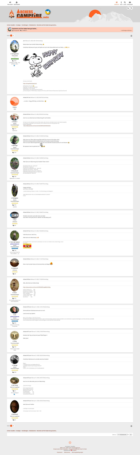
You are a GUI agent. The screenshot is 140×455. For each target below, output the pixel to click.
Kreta (15, 341)
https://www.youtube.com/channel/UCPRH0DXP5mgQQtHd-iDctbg (36, 287)
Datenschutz (67, 452)
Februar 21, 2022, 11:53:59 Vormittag (35, 279)
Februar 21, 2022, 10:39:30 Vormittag (35, 158)
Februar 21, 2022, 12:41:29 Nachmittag (36, 307)
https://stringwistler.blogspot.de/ (30, 83)
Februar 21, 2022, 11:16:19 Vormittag (35, 259)
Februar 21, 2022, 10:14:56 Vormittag (35, 136)
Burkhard (15, 414)
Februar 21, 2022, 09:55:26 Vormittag (35, 114)
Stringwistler (16, 30)
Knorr (15, 292)
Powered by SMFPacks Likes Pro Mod (78, 449)
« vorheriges (124, 30)
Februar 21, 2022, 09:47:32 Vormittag (35, 97)
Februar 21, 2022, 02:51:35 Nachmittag (36, 377)
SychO (74, 450)
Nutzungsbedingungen (77, 452)
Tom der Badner (15, 242)
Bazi (15, 220)
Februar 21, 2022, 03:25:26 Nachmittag (36, 400)
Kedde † (15, 122)
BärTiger (15, 145)
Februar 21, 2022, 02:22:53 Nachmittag (36, 355)
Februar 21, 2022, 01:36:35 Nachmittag (36, 331)
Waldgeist (15, 198)
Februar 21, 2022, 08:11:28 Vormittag (33, 40)
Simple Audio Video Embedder (60, 449)
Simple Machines (76, 447)
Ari (15, 314)
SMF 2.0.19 (62, 447)
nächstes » (129, 30)
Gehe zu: (114, 434)
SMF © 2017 (69, 447)
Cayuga (15, 365)
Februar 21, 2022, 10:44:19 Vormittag (35, 184)
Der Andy (15, 385)
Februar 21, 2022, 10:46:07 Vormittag (35, 212)
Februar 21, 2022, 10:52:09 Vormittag (35, 231)
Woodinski (15, 171)
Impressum (59, 452)
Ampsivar (15, 268)
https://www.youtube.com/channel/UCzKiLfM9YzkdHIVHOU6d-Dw (36, 125)
